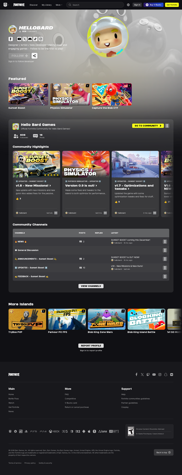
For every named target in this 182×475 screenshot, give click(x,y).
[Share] (34, 56)
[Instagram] (41, 39)
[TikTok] (35, 39)
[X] (25, 39)
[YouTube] (19, 39)
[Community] (11, 39)
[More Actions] (167, 126)
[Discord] (30, 39)
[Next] (166, 184)
